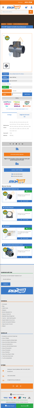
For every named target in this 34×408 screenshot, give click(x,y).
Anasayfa (3, 24)
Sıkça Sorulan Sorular (7, 324)
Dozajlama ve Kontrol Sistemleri (9, 336)
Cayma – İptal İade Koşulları (9, 318)
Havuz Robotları (6, 352)
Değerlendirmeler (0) (24, 115)
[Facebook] (20, 386)
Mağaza (10, 24)
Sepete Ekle (27, 94)
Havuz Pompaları (6, 350)
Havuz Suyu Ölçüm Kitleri (8, 354)
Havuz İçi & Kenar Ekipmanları (9, 342)
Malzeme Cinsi (7, 91)
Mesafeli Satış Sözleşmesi (8, 316)
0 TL (29, 191)
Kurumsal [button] (20, 2)
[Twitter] (17, 386)
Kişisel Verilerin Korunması (8, 320)
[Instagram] (13, 386)
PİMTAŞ (8, 84)
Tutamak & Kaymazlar (7, 356)
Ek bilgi (9, 115)
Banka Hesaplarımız (7, 312)
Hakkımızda (5, 308)
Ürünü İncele (25, 201)
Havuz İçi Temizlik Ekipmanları (9, 346)
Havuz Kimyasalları (6, 348)
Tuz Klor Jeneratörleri (7, 358)
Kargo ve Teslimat (6, 314)
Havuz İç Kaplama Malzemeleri (9, 340)
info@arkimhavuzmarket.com (13, 380)
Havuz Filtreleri (5, 338)
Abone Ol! (5, 284)
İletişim (4, 326)
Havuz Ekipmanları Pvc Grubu (21, 24)
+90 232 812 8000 (11, 375)
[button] (4, 36)
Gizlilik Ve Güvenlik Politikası (8, 322)
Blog (3, 306)
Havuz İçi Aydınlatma (7, 344)
